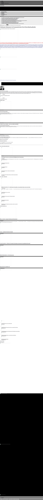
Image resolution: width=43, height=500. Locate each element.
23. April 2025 (1, 245)
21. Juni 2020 (1, 28)
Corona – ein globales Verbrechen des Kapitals (6, 231)
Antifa (2, 82)
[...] (6, 159)
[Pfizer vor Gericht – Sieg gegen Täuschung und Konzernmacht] (8, 217)
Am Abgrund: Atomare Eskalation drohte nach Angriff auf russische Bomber (9, 174)
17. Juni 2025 (2, 167)
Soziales (2, 1)
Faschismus (2, 83)
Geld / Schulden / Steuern (4, 14)
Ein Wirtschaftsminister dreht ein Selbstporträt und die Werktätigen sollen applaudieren (10, 331)
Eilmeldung (2, 7)
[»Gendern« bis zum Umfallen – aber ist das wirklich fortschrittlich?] (5, 122)
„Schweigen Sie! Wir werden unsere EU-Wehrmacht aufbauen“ (8, 196)
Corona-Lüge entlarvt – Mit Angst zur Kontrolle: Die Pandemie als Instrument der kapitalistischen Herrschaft (15, 243)
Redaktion (4, 125)
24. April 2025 (1, 233)
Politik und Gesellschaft (12, 28)
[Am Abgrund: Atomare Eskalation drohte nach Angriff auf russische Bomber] (2, 173)
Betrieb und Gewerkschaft (4, 8)
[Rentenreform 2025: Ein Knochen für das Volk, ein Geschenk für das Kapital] (2, 326)
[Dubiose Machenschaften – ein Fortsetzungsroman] (5, 253)
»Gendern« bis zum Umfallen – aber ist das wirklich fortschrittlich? (9, 124)
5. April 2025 (2, 200)
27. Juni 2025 (2, 163)
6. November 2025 (3, 339)
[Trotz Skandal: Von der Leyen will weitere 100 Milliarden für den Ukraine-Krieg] (6, 155)
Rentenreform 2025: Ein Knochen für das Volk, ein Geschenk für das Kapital (9, 327)
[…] (16, 126)
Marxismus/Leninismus (3, 11)
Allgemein (8, 28)
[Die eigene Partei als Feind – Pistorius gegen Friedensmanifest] (2, 169)
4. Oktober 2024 (3, 204)
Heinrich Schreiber (5, 28)
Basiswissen (2, 2)
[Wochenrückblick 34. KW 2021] (5, 133)
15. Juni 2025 (2, 175)
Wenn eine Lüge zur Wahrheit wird (5, 266)
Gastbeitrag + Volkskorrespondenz (5, 3)
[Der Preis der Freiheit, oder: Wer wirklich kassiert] (2, 322)
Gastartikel (4, 112)
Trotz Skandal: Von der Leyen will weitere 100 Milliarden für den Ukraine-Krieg (12, 157)
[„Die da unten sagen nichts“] (5, 109)
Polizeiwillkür (2, 12)
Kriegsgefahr (2, 10)
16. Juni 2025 (2, 171)
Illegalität (2, 84)
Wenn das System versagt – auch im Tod (5, 192)
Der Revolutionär (7, 112)
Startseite (2, 6)
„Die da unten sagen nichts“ (4, 111)
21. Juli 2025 (2, 158)
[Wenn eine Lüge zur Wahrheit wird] (5, 265)
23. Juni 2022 (1, 125)
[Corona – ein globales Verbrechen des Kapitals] (5, 230)
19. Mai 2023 (1, 112)
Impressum (2, 497)
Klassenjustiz (2, 13)
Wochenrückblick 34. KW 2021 (4, 135)
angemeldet (3, 142)
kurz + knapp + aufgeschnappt (3, 176)
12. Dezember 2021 (2, 268)
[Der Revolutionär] (2, 5)
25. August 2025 (3, 188)
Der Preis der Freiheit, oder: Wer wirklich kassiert (6, 323)
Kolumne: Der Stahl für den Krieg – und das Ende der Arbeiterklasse (8, 335)
